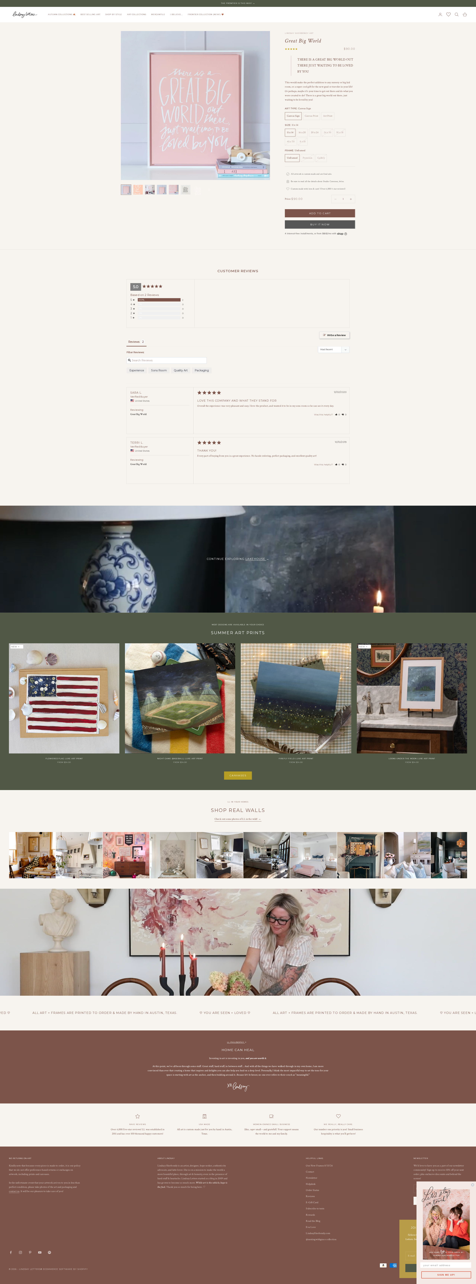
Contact (310, 1171)
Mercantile (158, 14)
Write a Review (336, 335)
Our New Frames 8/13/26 (319, 1165)
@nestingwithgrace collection (321, 1239)
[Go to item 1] (126, 189)
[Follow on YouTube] (40, 1252)
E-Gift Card (312, 1202)
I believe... (176, 14)
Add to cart (320, 213)
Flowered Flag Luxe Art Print (64, 759)
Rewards (310, 1215)
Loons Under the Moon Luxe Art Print (412, 759)
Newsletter (311, 1178)
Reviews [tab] (133, 341)
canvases (238, 775)
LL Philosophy (236, 1042)
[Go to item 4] (162, 189)
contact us (14, 1191)
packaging (202, 370)
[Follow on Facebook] (11, 1252)
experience (136, 370)
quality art (181, 370)
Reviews (310, 1196)
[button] (337, 414)
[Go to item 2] (138, 189)
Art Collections (136, 14)
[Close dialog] (473, 1185)
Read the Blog (313, 1221)
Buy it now (320, 224)
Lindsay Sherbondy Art (299, 33)
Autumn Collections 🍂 (61, 14)
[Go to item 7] (197, 190)
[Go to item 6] (185, 189)
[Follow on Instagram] (20, 1252)
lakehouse (255, 559)
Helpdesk (311, 1184)
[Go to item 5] (173, 189)
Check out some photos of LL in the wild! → (238, 819)
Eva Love (311, 1227)
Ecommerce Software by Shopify (65, 1269)
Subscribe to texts (315, 1208)
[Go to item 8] (209, 189)
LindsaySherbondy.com (318, 1233)
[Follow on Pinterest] (30, 1252)
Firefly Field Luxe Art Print (296, 759)
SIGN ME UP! (446, 1275)
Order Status (312, 1190)
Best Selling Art (90, 14)
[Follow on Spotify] (49, 1252)
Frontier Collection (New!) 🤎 (206, 14)
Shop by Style (113, 14)
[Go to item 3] (150, 189)
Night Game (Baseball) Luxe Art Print (180, 759)
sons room (159, 370)
